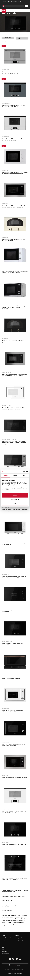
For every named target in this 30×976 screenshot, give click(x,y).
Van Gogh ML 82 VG (7, 507)
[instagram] (20, 958)
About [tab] (24, 475)
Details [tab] (15, 475)
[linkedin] (16, 958)
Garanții (3, 939)
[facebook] (10, 958)
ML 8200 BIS (5, 708)
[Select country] (24, 10)
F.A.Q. (16, 943)
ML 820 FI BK (5, 574)
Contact (3, 942)
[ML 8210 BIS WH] (15, 392)
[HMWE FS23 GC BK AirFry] (15, 425)
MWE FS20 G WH (6, 541)
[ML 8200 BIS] (15, 695)
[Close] (28, 1)
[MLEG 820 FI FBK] (15, 594)
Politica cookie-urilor (6, 970)
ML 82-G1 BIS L (6, 675)
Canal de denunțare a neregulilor (20, 970)
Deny (15, 503)
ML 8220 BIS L (6, 69)
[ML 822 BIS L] (15, 123)
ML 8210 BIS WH (6, 405)
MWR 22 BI (5, 237)
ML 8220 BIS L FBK (7, 641)
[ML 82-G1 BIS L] (15, 661)
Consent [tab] (5, 475)
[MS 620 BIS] (15, 190)
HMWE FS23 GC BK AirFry (9, 439)
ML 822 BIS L (5, 136)
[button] (13, 6)
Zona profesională (6, 953)
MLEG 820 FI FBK (6, 608)
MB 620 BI (5, 170)
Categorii (23, 38)
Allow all (15, 495)
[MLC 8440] (15, 862)
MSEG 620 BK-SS (6, 372)
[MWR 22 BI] (15, 223)
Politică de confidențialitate (17, 969)
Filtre (9, 37)
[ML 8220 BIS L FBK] (15, 628)
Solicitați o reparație (6, 937)
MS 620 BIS (5, 203)
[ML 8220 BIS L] (15, 795)
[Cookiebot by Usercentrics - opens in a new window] (22, 471)
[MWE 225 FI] (15, 762)
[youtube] (13, 958)
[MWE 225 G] (15, 255)
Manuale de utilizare (20, 940)
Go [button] (26, 6)
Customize (14, 499)
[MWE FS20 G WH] (15, 527)
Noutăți (3, 949)
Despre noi (4, 951)
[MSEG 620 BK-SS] (15, 358)
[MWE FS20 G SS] (15, 460)
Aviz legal (7, 969)
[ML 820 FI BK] (15, 561)
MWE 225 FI (5, 775)
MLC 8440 (5, 876)
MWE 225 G (5, 269)
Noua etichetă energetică (18, 938)
